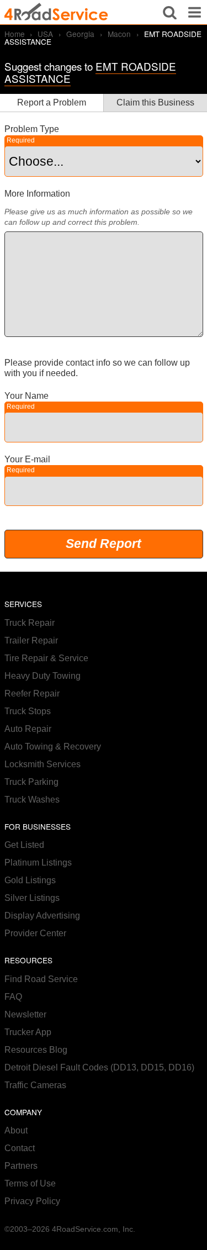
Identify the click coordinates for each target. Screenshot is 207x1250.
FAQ (13, 996)
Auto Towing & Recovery (52, 746)
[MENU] (194, 12)
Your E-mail (27, 459)
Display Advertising (42, 915)
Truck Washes (32, 799)
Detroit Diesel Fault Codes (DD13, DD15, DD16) (99, 1067)
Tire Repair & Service (46, 658)
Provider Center (35, 933)
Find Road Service (41, 979)
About (16, 1130)
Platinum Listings (38, 862)
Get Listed (24, 845)
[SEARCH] (169, 12)
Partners (21, 1165)
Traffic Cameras (35, 1085)
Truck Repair (29, 622)
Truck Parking (31, 782)
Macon (119, 33)
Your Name (26, 395)
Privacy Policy (32, 1201)
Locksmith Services (42, 764)
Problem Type (31, 129)
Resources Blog (35, 1049)
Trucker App (27, 1032)
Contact (19, 1148)
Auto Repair (27, 729)
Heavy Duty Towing (42, 676)
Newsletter (25, 1014)
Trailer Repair (31, 640)
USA (45, 33)
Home (14, 33)
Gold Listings (30, 880)
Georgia (80, 33)
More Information (37, 193)
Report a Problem (51, 102)
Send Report (103, 543)
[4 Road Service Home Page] (56, 12)
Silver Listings (32, 898)
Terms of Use (30, 1183)
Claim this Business (155, 102)
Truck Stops (27, 711)
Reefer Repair (32, 693)
